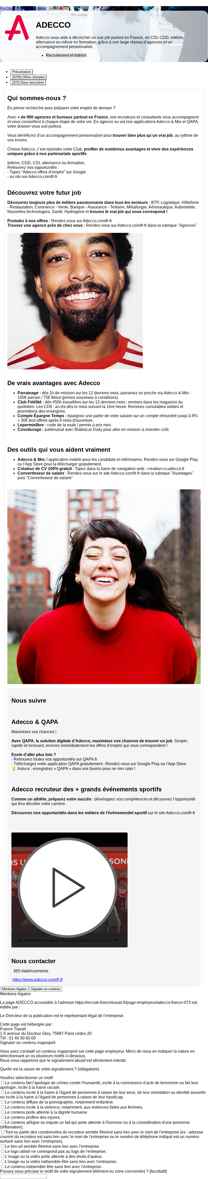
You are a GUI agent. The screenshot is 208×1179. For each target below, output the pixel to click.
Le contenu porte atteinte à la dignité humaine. (46, 1112)
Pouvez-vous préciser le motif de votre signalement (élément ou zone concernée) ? (83, 1171)
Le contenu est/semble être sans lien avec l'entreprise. (53, 1167)
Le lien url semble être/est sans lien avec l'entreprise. (52, 1146)
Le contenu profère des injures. (33, 1117)
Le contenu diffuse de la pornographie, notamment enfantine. (59, 1102)
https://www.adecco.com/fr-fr (37, 979)
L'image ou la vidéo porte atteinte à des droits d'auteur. (53, 1156)
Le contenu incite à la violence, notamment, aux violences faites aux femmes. (74, 1107)
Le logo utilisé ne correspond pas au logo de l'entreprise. (56, 1151)
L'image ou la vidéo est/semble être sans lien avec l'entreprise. (61, 1161)
